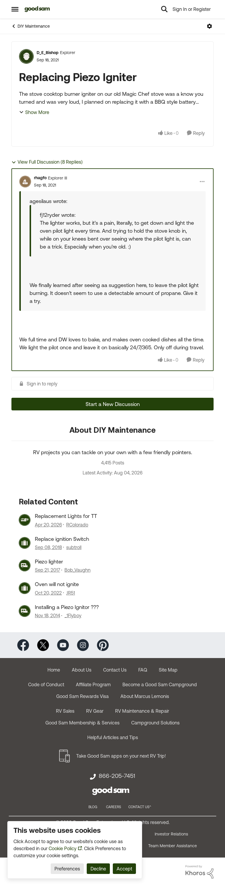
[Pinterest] (103, 645)
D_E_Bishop (48, 52)
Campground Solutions (155, 722)
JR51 (70, 592)
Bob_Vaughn (77, 570)
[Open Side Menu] (14, 9)
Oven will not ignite (57, 584)
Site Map (168, 669)
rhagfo (40, 177)
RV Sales (65, 711)
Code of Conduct (46, 684)
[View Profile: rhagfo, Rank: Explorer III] (25, 181)
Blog (92, 807)
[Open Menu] (209, 26)
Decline (98, 868)
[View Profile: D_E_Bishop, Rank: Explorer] (26, 56)
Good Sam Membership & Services (82, 722)
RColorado (77, 524)
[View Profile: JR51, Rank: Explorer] (24, 588)
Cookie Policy (62, 848)
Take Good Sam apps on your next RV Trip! (121, 756)
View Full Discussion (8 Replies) (50, 162)
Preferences (67, 868)
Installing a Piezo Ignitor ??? (67, 607)
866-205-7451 (117, 776)
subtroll (73, 547)
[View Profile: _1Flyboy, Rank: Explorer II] (24, 611)
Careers (113, 807)
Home (53, 669)
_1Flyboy (72, 615)
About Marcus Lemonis (144, 696)
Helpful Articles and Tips (112, 737)
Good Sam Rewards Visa (82, 696)
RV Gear (94, 711)
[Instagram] (83, 645)
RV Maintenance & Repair (142, 711)
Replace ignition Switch (62, 539)
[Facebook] (23, 645)
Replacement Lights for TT (66, 516)
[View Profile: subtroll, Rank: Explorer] (24, 543)
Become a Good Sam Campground (159, 684)
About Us (81, 669)
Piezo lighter (49, 561)
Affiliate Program (93, 684)
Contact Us (115, 669)
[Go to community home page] (37, 9)
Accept (124, 868)
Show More (37, 112)
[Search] (164, 9)
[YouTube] (63, 645)
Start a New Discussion (113, 404)
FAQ (142, 669)
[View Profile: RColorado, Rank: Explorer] (24, 520)
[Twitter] (43, 645)
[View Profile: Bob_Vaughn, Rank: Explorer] (24, 565)
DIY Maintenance (34, 26)
